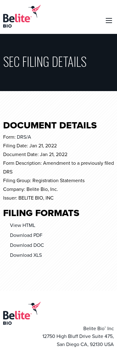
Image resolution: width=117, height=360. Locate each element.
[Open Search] (109, 20)
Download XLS (26, 255)
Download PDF (26, 235)
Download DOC (27, 245)
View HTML (22, 225)
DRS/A (24, 137)
